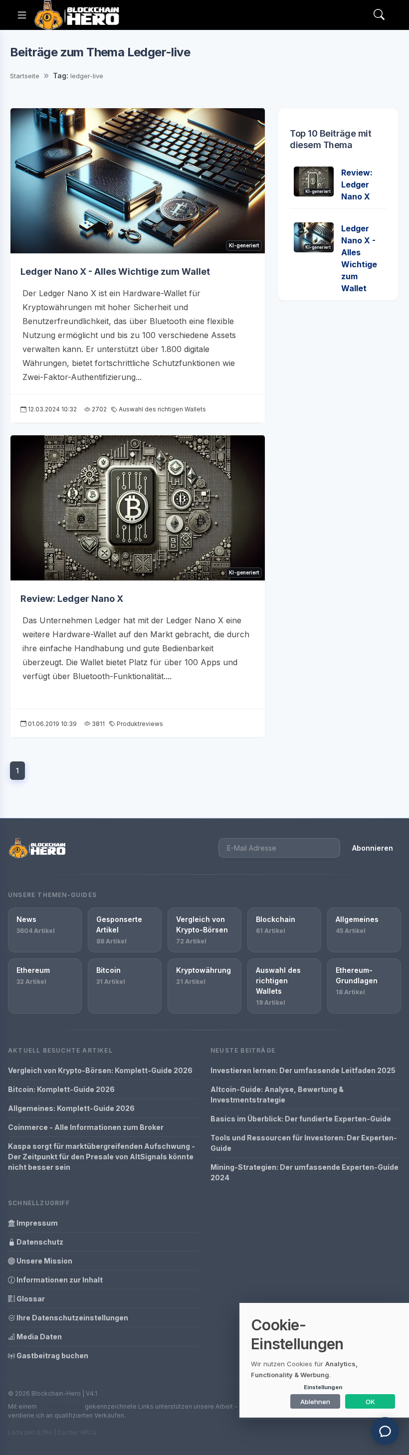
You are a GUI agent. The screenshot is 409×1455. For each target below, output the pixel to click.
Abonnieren (372, 848)
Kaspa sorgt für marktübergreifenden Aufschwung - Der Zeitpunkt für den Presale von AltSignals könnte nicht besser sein (101, 1156)
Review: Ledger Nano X (71, 598)
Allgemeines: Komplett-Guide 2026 (71, 1108)
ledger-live (86, 76)
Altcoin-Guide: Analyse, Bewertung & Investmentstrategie (277, 1094)
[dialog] (324, 1360)
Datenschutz (39, 1242)
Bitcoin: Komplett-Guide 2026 (61, 1089)
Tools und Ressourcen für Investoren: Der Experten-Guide (303, 1142)
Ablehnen (315, 1402)
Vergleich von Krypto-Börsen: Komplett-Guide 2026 (100, 1070)
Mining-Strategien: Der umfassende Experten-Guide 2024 (304, 1172)
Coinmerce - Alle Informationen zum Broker (86, 1127)
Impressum (36, 1223)
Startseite (24, 76)
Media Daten (38, 1336)
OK (370, 1402)
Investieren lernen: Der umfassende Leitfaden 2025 (303, 1070)
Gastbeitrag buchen (51, 1355)
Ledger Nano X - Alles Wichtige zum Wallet (115, 271)
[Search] (379, 15)
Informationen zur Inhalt (59, 1279)
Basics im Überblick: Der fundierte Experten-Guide (300, 1118)
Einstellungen (323, 1387)
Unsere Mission (43, 1261)
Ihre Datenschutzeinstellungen (71, 1317)
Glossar (30, 1298)
